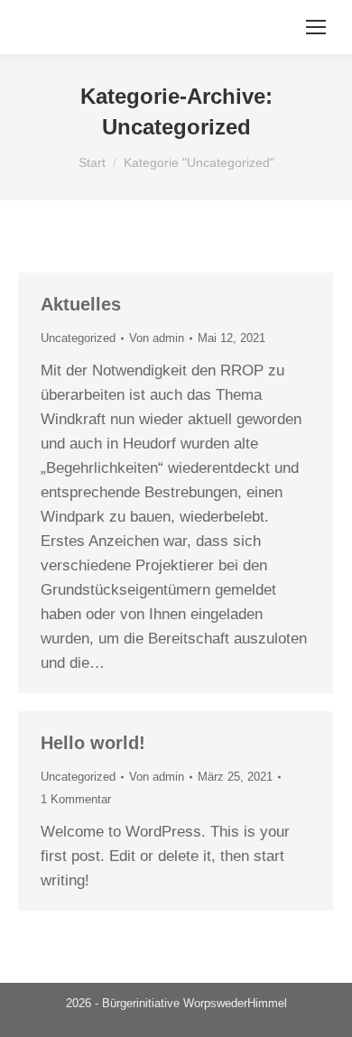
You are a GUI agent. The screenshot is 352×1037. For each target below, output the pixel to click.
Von (156, 338)
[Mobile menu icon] (316, 27)
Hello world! (93, 743)
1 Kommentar (76, 799)
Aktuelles (81, 304)
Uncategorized (78, 338)
